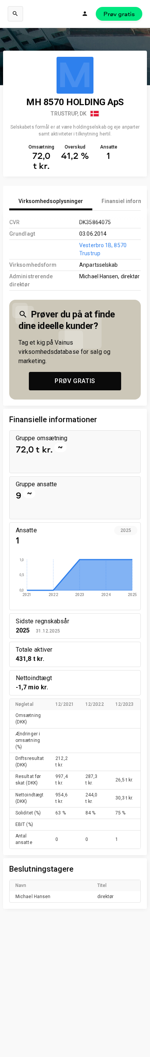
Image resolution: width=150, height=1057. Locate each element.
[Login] (85, 13)
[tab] (50, 201)
